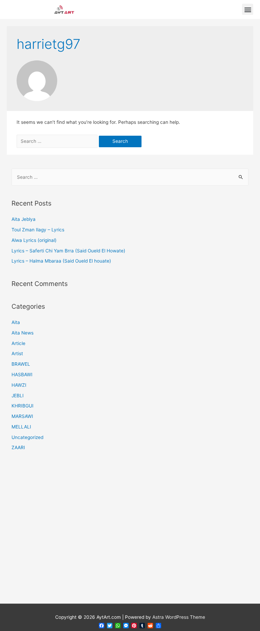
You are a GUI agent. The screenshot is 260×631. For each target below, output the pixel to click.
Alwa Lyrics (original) (34, 240)
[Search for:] (58, 141)
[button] (247, 9)
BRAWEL (21, 364)
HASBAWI (22, 374)
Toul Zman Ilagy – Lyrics (38, 229)
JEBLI (18, 395)
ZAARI (18, 447)
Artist (17, 353)
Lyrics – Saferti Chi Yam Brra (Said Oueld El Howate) (68, 250)
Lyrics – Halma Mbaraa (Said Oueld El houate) (61, 261)
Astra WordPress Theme (178, 617)
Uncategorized (27, 437)
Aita (16, 322)
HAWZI (19, 385)
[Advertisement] (130, 531)
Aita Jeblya (24, 219)
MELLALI (21, 426)
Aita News (23, 333)
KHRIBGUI (23, 405)
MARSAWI (22, 416)
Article (18, 343)
